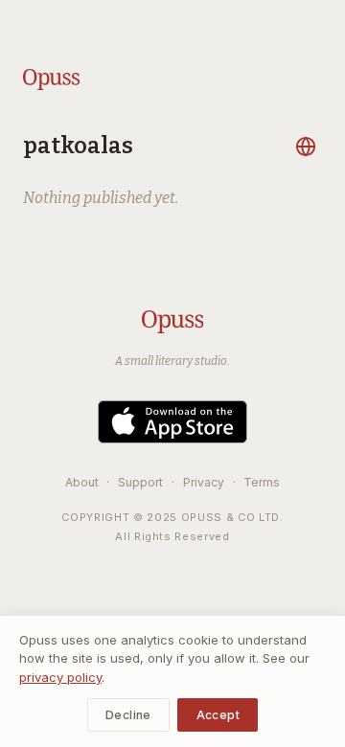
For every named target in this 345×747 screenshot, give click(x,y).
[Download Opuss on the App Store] (172, 421)
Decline (128, 715)
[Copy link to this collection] (308, 146)
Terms (261, 482)
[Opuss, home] (51, 79)
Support (140, 482)
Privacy (203, 482)
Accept (218, 715)
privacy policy (60, 677)
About (82, 482)
